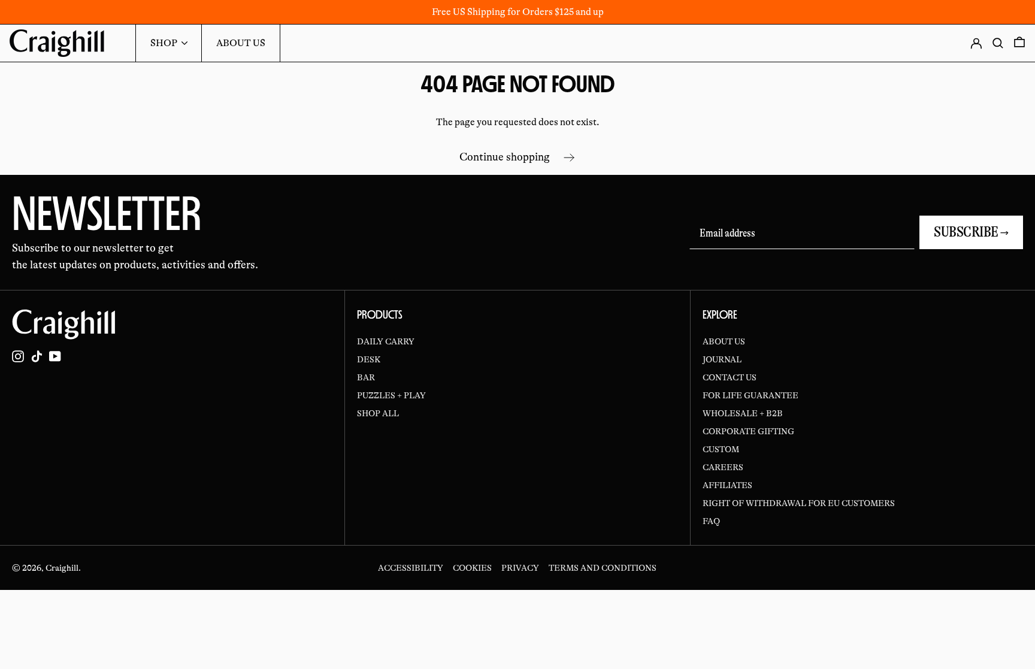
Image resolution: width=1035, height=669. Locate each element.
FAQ (711, 521)
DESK (368, 359)
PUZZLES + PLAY (391, 395)
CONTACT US (729, 377)
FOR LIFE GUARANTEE (750, 395)
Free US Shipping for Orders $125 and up (518, 12)
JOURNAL (722, 359)
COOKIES (472, 568)
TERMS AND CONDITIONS (602, 568)
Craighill (62, 568)
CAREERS (723, 467)
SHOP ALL (378, 413)
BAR (366, 377)
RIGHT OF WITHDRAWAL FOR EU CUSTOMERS (799, 503)
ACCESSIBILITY (410, 568)
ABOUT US (724, 341)
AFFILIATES (727, 485)
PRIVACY (520, 568)
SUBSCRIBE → (971, 232)
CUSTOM (721, 449)
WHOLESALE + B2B (743, 413)
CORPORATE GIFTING (748, 431)
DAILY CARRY (385, 341)
